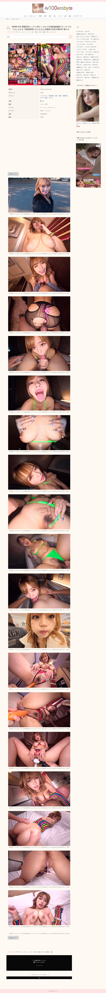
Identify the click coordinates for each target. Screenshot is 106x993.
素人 (86, 75)
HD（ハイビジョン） (83, 36)
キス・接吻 (95, 39)
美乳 (93, 75)
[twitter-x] (95, 1)
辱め (87, 77)
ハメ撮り (91, 49)
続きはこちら (13, 174)
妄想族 (96, 59)
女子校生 (87, 59)
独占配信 (44, 32)
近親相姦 (95, 77)
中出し (80, 54)
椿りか (13, 32)
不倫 (96, 52)
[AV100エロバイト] (53, 8)
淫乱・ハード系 (94, 67)
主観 (32, 32)
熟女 (87, 70)
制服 (86, 57)
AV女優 (9, 32)
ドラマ (80, 46)
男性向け (89, 72)
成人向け (87, 64)
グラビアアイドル (90, 41)
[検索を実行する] (70, 36)
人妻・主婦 (89, 54)
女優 (79, 59)
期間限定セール (82, 67)
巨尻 (79, 64)
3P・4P (80, 31)
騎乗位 (80, 80)
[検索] (99, 1)
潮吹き (80, 70)
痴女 (48, 32)
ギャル (19, 32)
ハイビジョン (23, 32)
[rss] (97, 1)
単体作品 (36, 32)
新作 (95, 64)
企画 (79, 57)
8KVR (91, 34)
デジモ (90, 44)
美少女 (80, 77)
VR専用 (94, 36)
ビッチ (29, 32)
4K (87, 31)
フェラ (89, 52)
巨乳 (40, 32)
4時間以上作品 (81, 34)
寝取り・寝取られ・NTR (84, 62)
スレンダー (81, 44)
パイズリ (80, 52)
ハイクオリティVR (90, 46)
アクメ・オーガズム (83, 39)
